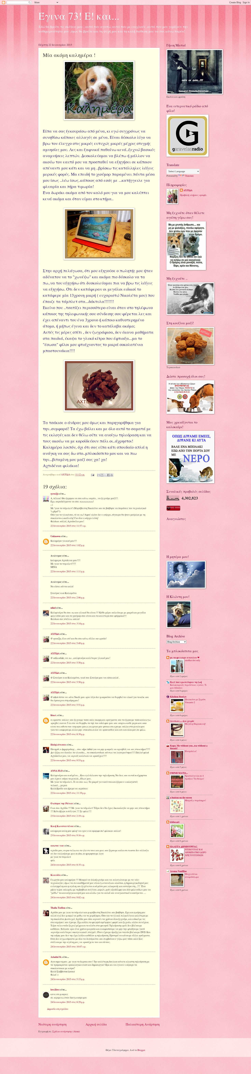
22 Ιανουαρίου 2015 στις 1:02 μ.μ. (68, 545)
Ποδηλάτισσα (58, 744)
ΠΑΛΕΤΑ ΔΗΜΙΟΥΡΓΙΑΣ (184, 846)
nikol (53, 608)
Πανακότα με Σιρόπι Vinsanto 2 (195, 701)
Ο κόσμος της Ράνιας (62, 803)
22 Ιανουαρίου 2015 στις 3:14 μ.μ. (68, 623)
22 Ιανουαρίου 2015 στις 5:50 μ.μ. (68, 662)
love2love (55, 989)
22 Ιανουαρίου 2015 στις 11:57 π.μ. (68, 525)
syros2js (55, 493)
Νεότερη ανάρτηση (52, 1024)
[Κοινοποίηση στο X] (105, 475)
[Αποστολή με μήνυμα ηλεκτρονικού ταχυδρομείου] (98, 475)
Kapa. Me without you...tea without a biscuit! (188, 747)
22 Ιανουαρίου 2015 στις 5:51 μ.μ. (68, 704)
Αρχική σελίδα (96, 1024)
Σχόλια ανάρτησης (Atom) (66, 1031)
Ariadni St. (56, 957)
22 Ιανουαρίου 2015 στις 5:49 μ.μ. (68, 643)
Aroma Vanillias (178, 871)
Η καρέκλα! (191, 751)
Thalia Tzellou (58, 907)
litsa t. (54, 715)
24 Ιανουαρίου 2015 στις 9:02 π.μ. (68, 897)
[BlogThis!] (102, 475)
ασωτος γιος (57, 845)
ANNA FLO (57, 770)
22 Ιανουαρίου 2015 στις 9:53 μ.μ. (68, 760)
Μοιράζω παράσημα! (195, 800)
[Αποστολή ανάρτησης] (92, 474)
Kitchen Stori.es (178, 696)
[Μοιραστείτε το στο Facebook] (108, 475)
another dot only (192, 660)
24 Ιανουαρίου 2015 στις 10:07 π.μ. (68, 946)
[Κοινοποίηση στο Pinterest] (111, 475)
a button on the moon (181, 797)
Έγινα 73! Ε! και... (78, 16)
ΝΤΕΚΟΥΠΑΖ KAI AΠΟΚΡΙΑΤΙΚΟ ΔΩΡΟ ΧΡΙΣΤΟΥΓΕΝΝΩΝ (195, 852)
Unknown (55, 536)
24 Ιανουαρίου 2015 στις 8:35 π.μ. (68, 864)
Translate (189, 175)
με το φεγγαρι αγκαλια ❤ (184, 657)
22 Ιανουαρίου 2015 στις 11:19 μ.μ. (68, 793)
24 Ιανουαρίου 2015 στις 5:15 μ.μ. (68, 979)
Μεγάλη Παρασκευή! (195, 723)
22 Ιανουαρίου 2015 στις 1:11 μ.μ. (68, 571)
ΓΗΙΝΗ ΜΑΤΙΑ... (179, 773)
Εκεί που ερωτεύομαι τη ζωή (186, 682)
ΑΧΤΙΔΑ (55, 634)
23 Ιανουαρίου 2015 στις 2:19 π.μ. (68, 815)
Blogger (141, 1050)
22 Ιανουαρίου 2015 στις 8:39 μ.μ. (68, 734)
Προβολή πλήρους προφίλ (193, 195)
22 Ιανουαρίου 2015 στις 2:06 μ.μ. (68, 597)
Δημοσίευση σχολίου (57, 1008)
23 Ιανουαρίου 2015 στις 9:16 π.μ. (68, 835)
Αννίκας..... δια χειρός (182, 721)
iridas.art (174, 822)
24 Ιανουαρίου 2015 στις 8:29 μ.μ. (68, 1002)
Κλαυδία (56, 875)
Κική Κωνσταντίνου (62, 826)
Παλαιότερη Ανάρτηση (143, 1024)
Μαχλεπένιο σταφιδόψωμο (192, 875)
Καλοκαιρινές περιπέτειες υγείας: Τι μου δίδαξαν (188, 686)
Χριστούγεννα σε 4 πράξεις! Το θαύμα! (194, 777)
